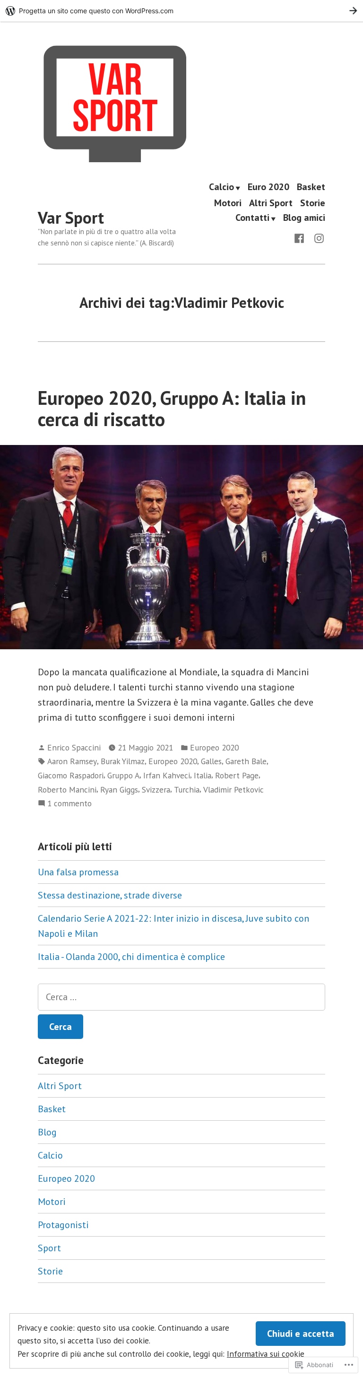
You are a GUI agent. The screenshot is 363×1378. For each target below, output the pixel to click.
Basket (311, 187)
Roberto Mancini (67, 789)
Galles (211, 761)
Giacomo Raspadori (71, 775)
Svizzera (156, 789)
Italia (202, 775)
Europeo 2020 (214, 747)
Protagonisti (63, 1225)
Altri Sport (271, 202)
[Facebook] (301, 237)
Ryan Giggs (119, 789)
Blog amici (304, 218)
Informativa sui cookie (265, 1353)
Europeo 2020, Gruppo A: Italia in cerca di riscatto (172, 408)
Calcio (221, 187)
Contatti (252, 218)
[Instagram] (317, 237)
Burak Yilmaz (123, 761)
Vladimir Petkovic (233, 789)
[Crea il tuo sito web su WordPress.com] (181, 10)
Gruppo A (123, 775)
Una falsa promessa (78, 872)
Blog (47, 1132)
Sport (49, 1248)
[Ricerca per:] (181, 997)
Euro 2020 (268, 187)
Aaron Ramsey (72, 761)
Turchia (186, 789)
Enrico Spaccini (74, 747)
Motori (228, 202)
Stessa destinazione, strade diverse (110, 895)
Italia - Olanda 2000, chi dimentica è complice (131, 957)
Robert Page (237, 775)
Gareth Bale (246, 761)
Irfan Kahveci (166, 775)
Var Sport (71, 217)
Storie (312, 202)
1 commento (69, 803)
